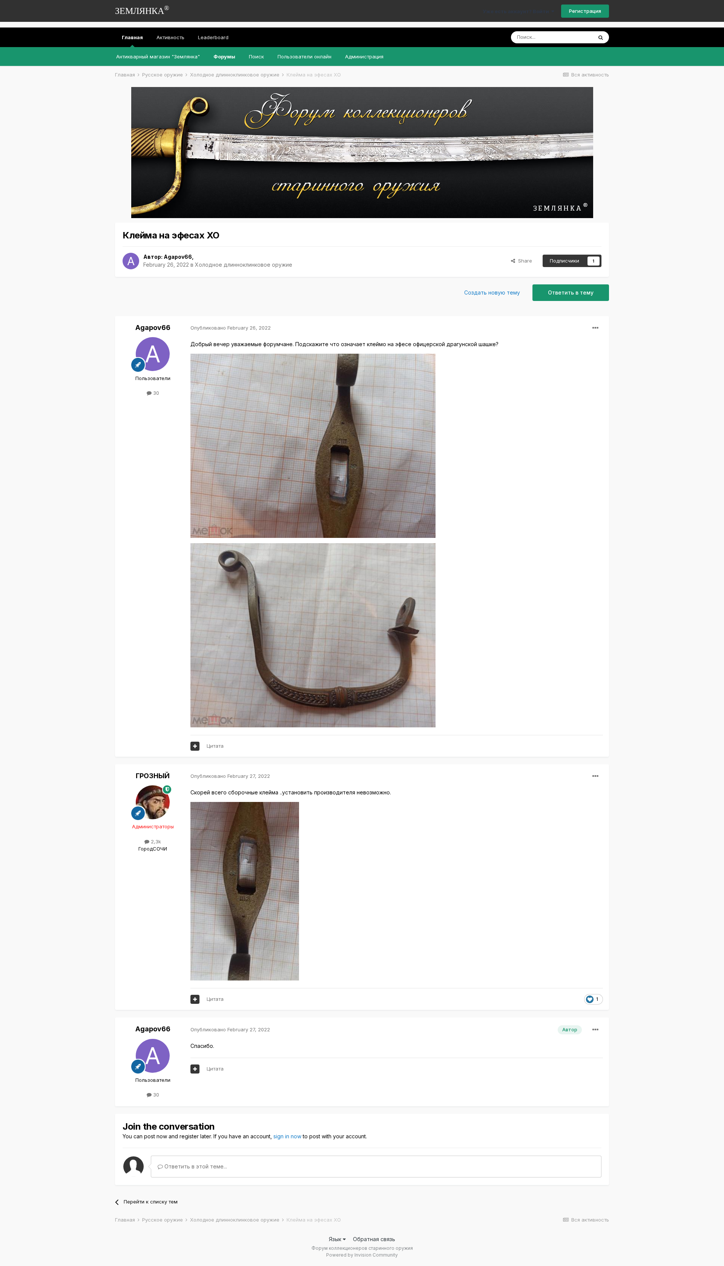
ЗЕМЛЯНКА (142, 10)
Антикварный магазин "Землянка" (158, 56)
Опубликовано (230, 328)
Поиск (256, 56)
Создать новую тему (492, 292)
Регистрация (585, 11)
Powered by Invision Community (362, 1255)
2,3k (155, 841)
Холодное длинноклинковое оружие (243, 264)
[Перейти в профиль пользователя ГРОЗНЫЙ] (153, 802)
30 (155, 393)
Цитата (215, 746)
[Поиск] (600, 37)
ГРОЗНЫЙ (153, 776)
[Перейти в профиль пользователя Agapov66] (131, 261)
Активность (170, 37)
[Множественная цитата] (194, 746)
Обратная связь (374, 1239)
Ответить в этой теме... (195, 1166)
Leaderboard (213, 37)
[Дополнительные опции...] (595, 328)
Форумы (224, 56)
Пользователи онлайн (304, 56)
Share (523, 261)
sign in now (287, 1136)
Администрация (364, 56)
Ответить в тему (571, 292)
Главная (132, 37)
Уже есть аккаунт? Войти (517, 11)
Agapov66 (178, 257)
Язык (336, 1239)
